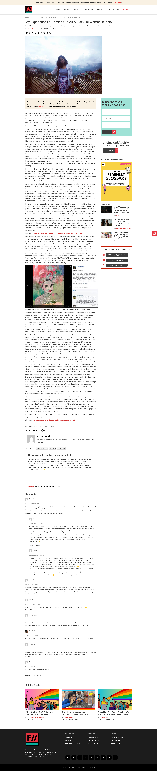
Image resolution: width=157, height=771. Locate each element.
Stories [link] (57, 10)
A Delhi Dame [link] (34, 631)
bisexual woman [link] (42, 448)
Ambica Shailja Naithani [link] (36, 717)
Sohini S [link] (118, 215)
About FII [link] (68, 737)
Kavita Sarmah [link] (32, 29)
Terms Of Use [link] (116, 740)
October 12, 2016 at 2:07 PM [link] (32, 604)
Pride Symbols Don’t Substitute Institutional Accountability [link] (39, 713)
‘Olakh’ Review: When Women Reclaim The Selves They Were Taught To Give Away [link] (121, 209)
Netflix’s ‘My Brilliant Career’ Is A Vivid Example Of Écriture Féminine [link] (121, 222)
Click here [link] (117, 2)
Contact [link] (68, 740)
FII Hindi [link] (111, 10)
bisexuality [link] (52, 448)
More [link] (118, 10)
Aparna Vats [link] (104, 717)
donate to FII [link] (44, 106)
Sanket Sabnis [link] (69, 717)
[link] (154, 233)
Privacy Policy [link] (116, 743)
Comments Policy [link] (117, 737)
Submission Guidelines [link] (72, 743)
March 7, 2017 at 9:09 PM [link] (32, 620)
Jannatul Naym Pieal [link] (123, 228)
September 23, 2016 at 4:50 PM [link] (37, 523)
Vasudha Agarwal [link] (122, 241)
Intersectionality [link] (30, 17)
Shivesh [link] (31, 499)
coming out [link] (61, 448)
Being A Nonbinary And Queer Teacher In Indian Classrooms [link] (75, 713)
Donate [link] (125, 10)
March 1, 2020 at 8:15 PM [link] (31, 666)
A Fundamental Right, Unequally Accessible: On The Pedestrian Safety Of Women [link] (122, 235)
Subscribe (107, 132)
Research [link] (66, 10)
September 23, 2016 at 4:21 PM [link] (33, 584)
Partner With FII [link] (93, 740)
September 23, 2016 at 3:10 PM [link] (33, 503)
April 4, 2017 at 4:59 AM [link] (31, 635)
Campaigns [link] (76, 10)
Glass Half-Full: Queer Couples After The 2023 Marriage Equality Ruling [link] (114, 713)
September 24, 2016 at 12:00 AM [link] (37, 555)
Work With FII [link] (93, 743)
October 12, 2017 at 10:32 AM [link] (32, 649)
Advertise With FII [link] (94, 737)
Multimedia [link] (101, 10)
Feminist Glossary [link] (89, 10)
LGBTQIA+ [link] (40, 17)
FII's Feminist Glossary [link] (112, 159)
